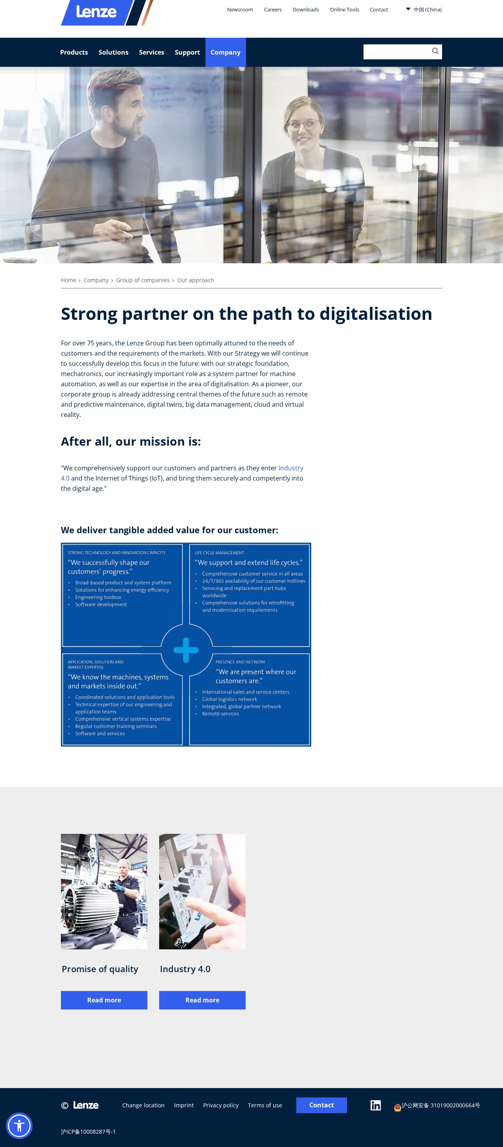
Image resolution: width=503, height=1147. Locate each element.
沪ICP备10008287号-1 (88, 1131)
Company (225, 52)
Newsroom (240, 9)
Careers (273, 9)
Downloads (306, 9)
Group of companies (143, 280)
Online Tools (344, 9)
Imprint (184, 1105)
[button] (19, 1125)
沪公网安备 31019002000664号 (441, 1105)
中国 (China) (427, 9)
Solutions (114, 52)
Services (151, 52)
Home (68, 280)
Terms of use (265, 1105)
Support (187, 52)
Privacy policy (221, 1105)
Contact (379, 9)
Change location (143, 1105)
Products (74, 52)
